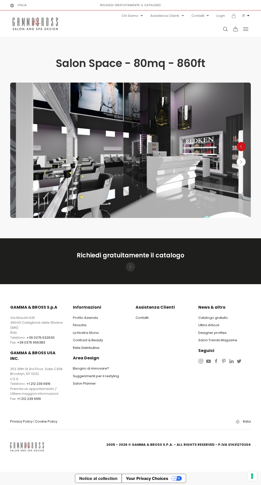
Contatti (197, 15)
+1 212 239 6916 (38, 383)
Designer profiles (212, 332)
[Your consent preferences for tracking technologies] (252, 476)
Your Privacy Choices (147, 478)
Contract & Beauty (88, 340)
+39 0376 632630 (41, 337)
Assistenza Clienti (164, 15)
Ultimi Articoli (208, 325)
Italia (22, 5)
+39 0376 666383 (31, 342)
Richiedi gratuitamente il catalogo (130, 5)
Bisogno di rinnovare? (91, 368)
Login (220, 16)
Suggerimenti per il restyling (96, 376)
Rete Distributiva (86, 347)
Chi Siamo (130, 15)
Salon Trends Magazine (217, 340)
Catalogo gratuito (213, 317)
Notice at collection (98, 478)
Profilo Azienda (85, 317)
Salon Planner (84, 383)
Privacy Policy (21, 421)
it (243, 15)
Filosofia (79, 325)
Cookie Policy (46, 421)
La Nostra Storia (86, 332)
